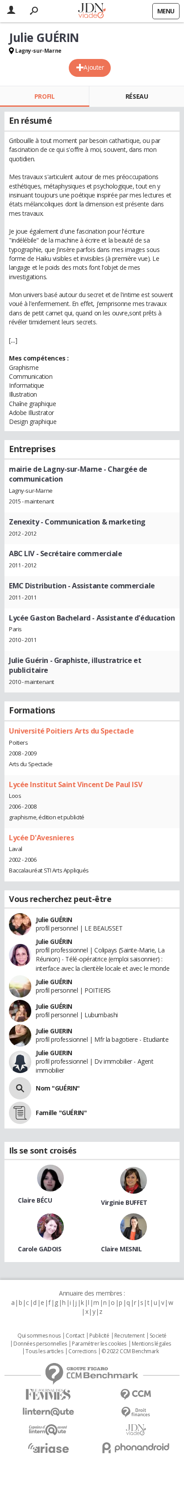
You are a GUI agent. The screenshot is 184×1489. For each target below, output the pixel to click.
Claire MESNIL (121, 1249)
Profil (44, 96)
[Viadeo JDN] (136, 1429)
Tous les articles (44, 1351)
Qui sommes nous (39, 1336)
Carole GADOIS (40, 1249)
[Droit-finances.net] (136, 1412)
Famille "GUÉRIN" (61, 1112)
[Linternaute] (48, 1412)
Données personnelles (40, 1344)
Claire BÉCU (35, 1200)
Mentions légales (151, 1344)
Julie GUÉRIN (54, 919)
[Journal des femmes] (48, 1394)
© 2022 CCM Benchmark (130, 1351)
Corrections (82, 1351)
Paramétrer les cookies (99, 1344)
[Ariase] (48, 1448)
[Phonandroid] (136, 1447)
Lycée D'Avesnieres (41, 838)
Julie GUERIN (54, 1031)
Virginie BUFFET (124, 1202)
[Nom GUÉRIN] (20, 1088)
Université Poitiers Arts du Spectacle (71, 731)
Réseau (136, 96)
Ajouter (94, 67)
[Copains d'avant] (48, 1429)
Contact (75, 1336)
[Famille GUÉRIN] (20, 1113)
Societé (158, 1336)
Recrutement (129, 1336)
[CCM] (136, 1394)
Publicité (99, 1336)
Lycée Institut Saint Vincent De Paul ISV (75, 784)
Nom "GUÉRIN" (58, 1088)
